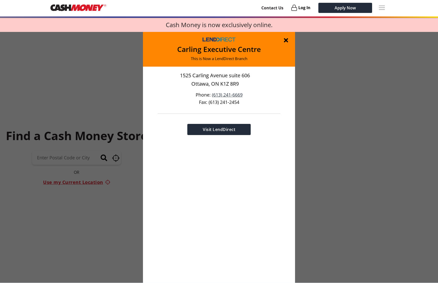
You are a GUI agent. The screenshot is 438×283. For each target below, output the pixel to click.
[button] (219, 157)
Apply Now (345, 8)
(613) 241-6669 (227, 95)
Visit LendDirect (219, 129)
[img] (287, 40)
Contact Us (272, 8)
